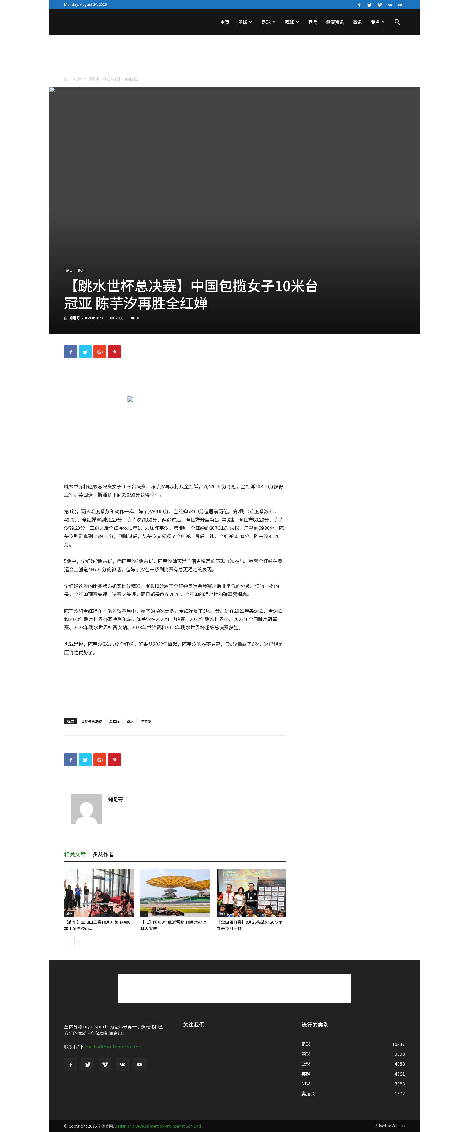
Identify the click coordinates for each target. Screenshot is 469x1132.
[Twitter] (369, 4)
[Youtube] (400, 4)
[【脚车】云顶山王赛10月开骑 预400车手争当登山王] (99, 893)
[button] (397, 22)
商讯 (357, 22)
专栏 (375, 22)
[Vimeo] (379, 4)
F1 (144, 913)
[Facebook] (359, 4)
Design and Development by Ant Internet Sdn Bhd (158, 1125)
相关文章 (75, 854)
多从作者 (103, 854)
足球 (266, 22)
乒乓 (312, 22)
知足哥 (74, 317)
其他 (69, 913)
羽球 (242, 22)
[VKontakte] (390, 4)
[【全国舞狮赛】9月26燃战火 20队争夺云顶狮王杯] (251, 893)
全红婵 (114, 721)
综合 (78, 78)
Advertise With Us (390, 1125)
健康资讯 (335, 22)
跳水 (81, 270)
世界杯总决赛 (91, 721)
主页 (224, 22)
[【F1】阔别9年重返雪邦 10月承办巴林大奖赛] (175, 893)
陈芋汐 (146, 721)
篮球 (289, 22)
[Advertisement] (234, 56)
